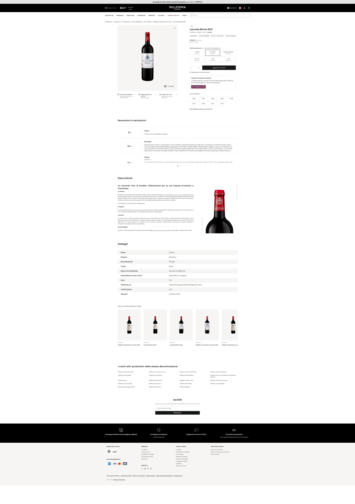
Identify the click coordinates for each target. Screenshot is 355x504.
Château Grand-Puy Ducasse (218, 380)
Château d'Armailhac (185, 383)
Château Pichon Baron (155, 375)
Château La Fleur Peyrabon (218, 372)
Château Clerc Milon (155, 383)
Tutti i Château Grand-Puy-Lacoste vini (201, 109)
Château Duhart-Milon (155, 380)
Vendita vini (108, 22)
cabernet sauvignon (161, 230)
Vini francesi (126, 22)
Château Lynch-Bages (124, 375)
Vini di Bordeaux (137, 22)
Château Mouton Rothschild (187, 372)
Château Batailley (184, 387)
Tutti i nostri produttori (113, 475)
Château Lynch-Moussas (125, 383)
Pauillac (199, 32)
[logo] (177, 8)
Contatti (178, 449)
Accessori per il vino (147, 456)
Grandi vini (117, 22)
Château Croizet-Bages (217, 383)
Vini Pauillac (147, 22)
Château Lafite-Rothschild (125, 372)
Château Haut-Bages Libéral (126, 387)
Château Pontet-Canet (186, 380)
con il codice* (173, 2)
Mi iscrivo (177, 413)
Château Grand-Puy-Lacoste (162, 22)
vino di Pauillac (137, 210)
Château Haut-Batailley (186, 375)
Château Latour (122, 380)
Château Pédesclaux (155, 387)
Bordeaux (193, 32)
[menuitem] (109, 15)
